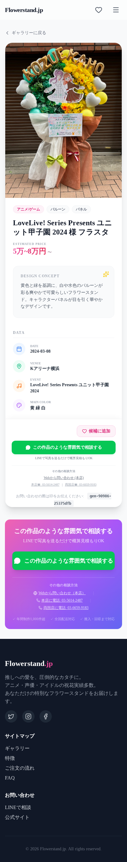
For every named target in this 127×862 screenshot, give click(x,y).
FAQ (10, 777)
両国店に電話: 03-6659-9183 (65, 608)
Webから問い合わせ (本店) (64, 477)
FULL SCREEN (37, 185)
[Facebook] (45, 716)
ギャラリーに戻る (29, 32)
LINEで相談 (18, 807)
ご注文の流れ (20, 768)
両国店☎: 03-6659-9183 (80, 484)
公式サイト (17, 817)
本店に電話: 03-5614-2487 (62, 600)
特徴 (10, 758)
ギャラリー (17, 748)
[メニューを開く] (116, 10)
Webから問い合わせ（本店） (62, 593)
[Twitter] (11, 716)
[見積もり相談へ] (98, 10)
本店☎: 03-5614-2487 (45, 484)
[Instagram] (28, 716)
